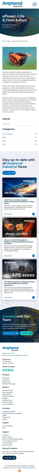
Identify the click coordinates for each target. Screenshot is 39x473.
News (9, 41)
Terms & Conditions (16, 468)
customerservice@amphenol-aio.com (17, 355)
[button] (35, 4)
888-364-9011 (11, 353)
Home (4, 41)
